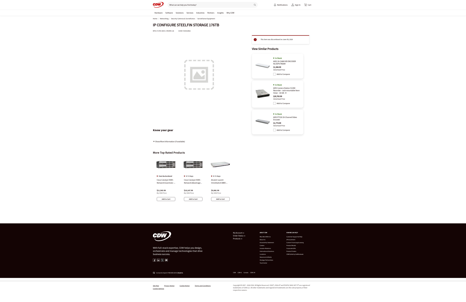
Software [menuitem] (169, 13)
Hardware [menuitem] (158, 13)
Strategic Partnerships (266, 260)
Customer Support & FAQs (294, 237)
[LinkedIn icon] (158, 260)
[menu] (280, 5)
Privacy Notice (169, 286)
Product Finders (291, 251)
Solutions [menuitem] (180, 13)
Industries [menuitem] (200, 13)
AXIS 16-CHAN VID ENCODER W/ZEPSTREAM (284, 62)
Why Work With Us (265, 237)
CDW (234, 272)
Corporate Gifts (291, 248)
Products (237, 238)
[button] (308, 5)
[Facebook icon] (154, 260)
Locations (263, 254)
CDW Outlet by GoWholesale (294, 254)
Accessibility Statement (267, 242)
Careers (262, 245)
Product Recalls (291, 245)
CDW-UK (252, 272)
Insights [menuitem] (220, 13)
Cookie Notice (185, 286)
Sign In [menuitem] (297, 5)
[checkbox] (274, 74)
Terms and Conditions (203, 286)
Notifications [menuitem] (282, 5)
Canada (246, 272)
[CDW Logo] (158, 5)
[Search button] (255, 5)
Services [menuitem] (190, 13)
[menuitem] (275, 5)
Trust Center (263, 263)
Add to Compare (283, 74)
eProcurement (290, 240)
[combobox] (208, 5)
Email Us (180, 273)
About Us (262, 240)
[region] (233, 181)
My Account (238, 233)
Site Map (156, 286)
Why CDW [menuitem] (230, 13)
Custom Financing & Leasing (295, 242)
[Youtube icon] (166, 260)
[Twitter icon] (162, 260)
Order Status (238, 235)
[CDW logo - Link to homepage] (158, 5)
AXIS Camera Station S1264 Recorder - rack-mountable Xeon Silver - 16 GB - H (286, 90)
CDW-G (240, 272)
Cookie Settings (158, 289)
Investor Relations (265, 248)
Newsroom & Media (266, 257)
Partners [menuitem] (210, 13)
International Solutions (267, 251)
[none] (158, 13)
